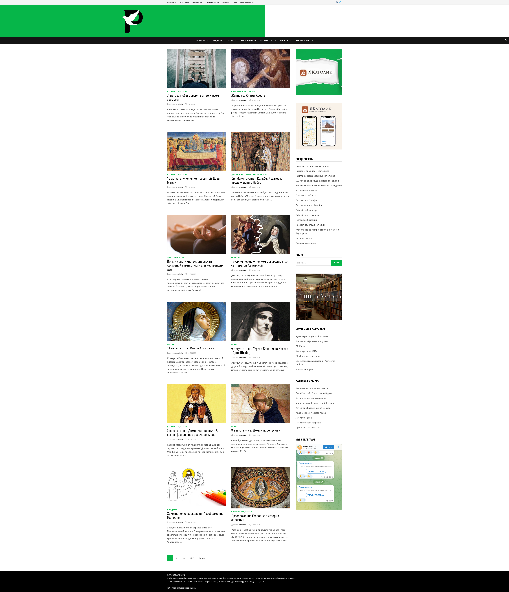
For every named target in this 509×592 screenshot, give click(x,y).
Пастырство (266, 40)
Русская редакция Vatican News (312, 336)
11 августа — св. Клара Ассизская (190, 348)
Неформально (302, 40)
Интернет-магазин (248, 2)
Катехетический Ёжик (307, 190)
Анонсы (284, 40)
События (200, 40)
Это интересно (260, 174)
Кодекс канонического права (311, 412)
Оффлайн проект (229, 2)
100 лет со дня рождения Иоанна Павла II (317, 180)
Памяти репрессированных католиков (315, 175)
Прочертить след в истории (310, 224)
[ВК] (337, 2)
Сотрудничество (212, 2)
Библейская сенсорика (307, 214)
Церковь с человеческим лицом (312, 165)
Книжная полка (238, 91)
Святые (251, 91)
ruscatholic (178, 104)
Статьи (229, 40)
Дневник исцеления (306, 243)
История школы (304, 238)
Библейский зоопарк (307, 210)
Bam (193, 587)
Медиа (215, 40)
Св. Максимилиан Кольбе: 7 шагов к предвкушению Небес (256, 180)
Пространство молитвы (308, 427)
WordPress (184, 587)
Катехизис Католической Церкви (313, 407)
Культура (171, 257)
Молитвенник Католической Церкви (315, 403)
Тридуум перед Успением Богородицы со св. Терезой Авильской (259, 263)
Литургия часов (304, 417)
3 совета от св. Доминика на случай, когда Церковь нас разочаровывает (192, 433)
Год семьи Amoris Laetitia (309, 205)
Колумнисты (197, 2)
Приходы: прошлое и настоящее (312, 170)
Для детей (172, 509)
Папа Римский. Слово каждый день (314, 393)
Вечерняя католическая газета (312, 388)
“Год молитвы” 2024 (306, 195)
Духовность (173, 91)
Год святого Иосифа (306, 200)
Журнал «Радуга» (304, 369)
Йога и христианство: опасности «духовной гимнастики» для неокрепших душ (195, 265)
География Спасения (306, 219)
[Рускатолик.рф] (132, 20)
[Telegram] (340, 2)
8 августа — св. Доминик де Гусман (255, 430)
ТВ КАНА (300, 346)
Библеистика (237, 512)
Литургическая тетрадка (308, 422)
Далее (202, 557)
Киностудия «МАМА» (306, 351)
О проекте (184, 2)
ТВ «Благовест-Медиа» (308, 356)
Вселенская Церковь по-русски (312, 341)
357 (192, 557)
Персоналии (246, 40)
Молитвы (235, 257)
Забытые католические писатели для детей (319, 185)
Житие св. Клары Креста (248, 95)
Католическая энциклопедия (311, 398)
